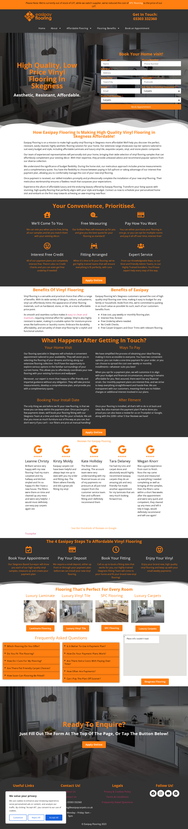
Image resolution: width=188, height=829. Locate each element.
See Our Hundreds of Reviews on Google (93, 528)
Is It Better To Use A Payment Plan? (86, 646)
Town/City (107, 78)
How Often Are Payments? (81, 671)
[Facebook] (153, 793)
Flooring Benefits (106, 28)
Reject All (36, 817)
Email (104, 87)
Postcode (147, 78)
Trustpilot (30, 533)
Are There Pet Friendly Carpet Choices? (28, 668)
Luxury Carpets (147, 595)
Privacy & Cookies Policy (117, 791)
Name (104, 60)
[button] (31, 646)
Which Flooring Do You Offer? (23, 646)
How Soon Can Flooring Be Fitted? (25, 675)
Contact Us (70, 796)
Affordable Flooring (77, 28)
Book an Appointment (137, 28)
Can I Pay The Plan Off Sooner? (84, 678)
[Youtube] (168, 793)
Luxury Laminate (40, 595)
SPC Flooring (112, 595)
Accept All (53, 817)
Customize (18, 817)
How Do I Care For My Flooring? (24, 660)
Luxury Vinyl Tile (76, 595)
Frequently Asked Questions (117, 802)
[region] (36, 807)
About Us (70, 791)
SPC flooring (136, 3)
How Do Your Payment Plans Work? (86, 653)
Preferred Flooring (111, 96)
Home (42, 28)
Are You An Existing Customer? (159, 87)
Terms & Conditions (117, 796)
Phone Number (150, 60)
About (54, 28)
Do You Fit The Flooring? (20, 653)
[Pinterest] (175, 793)
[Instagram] (160, 793)
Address (105, 69)
